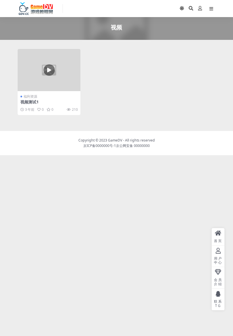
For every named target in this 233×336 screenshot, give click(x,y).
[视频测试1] (49, 70)
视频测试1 (29, 102)
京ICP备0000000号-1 (99, 145)
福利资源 (30, 96)
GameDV (115, 140)
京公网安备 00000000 (133, 145)
